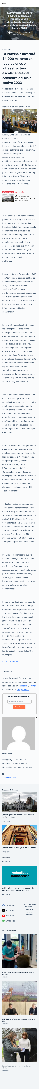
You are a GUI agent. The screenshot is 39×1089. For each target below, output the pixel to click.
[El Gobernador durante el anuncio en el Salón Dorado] (19, 121)
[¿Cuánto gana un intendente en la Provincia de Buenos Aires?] (19, 802)
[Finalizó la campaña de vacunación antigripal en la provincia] (19, 951)
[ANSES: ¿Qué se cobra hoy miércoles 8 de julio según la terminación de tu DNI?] (19, 875)
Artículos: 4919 (9, 778)
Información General (19, 34)
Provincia (29, 912)
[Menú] (36, 3)
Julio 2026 (6, 857)
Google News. (23, 689)
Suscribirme (19, 707)
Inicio (24, 904)
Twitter (15, 661)
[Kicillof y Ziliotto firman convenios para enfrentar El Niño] (19, 998)
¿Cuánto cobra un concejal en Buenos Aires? (19, 848)
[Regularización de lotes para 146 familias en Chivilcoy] (19, 1045)
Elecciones (32, 904)
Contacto (29, 914)
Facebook (6, 661)
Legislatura (29, 906)
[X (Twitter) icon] (3, 774)
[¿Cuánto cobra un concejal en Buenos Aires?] (19, 835)
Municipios (29, 909)
